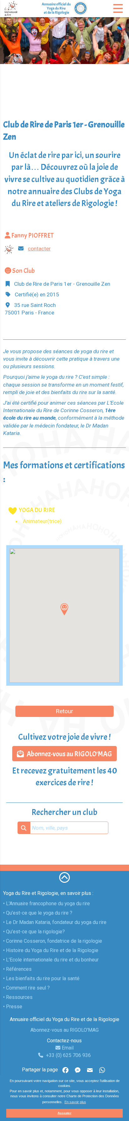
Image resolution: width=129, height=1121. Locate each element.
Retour (64, 711)
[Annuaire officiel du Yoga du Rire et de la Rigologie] (64, 8)
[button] (64, 609)
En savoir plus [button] (75, 1102)
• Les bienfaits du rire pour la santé (41, 978)
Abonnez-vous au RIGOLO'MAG (68, 753)
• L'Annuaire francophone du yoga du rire (46, 903)
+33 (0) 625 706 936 (68, 1055)
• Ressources (18, 997)
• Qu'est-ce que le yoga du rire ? (37, 913)
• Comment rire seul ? (26, 988)
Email (67, 1048)
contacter (39, 248)
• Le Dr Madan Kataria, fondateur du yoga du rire (54, 922)
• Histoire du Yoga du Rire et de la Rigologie (50, 950)
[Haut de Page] (64, 877)
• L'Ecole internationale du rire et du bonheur (51, 960)
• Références (17, 969)
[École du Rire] (22, 8)
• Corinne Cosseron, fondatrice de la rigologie (52, 941)
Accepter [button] (64, 1113)
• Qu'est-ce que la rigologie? (34, 932)
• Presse (12, 1007)
